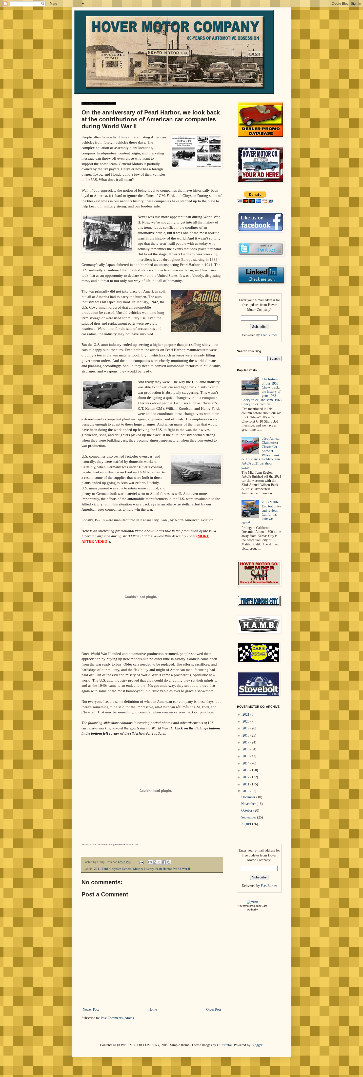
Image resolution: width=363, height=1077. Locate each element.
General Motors (132, 869)
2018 (246, 735)
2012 (246, 777)
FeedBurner (269, 335)
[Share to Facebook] (163, 862)
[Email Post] (141, 862)
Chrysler (115, 869)
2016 (246, 749)
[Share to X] (159, 862)
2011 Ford (101, 869)
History (149, 869)
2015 (246, 756)
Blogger (256, 1045)
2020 (246, 721)
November (249, 804)
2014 (246, 763)
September (249, 817)
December (248, 797)
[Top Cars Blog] (252, 901)
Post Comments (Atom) (117, 1018)
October (247, 810)
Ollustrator (224, 1045)
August (246, 824)
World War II (181, 869)
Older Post (213, 1009)
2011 (246, 784)
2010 (246, 791)
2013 (246, 770)
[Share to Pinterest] (168, 862)
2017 (246, 742)
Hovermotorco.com (249, 905)
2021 (246, 714)
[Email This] (149, 862)
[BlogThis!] (154, 862)
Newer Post (91, 1009)
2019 (246, 728)
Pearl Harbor (163, 869)
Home (152, 1009)
